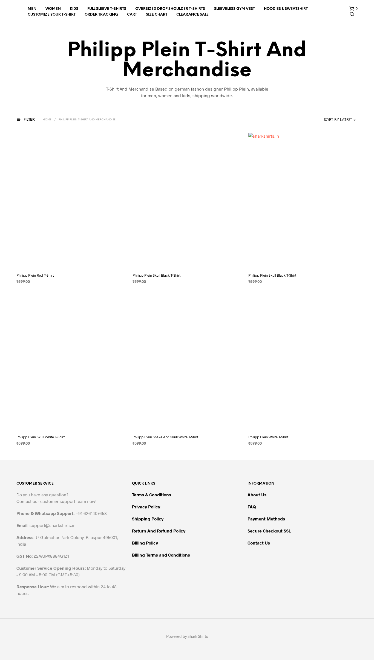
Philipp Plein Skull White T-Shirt (40, 437)
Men (32, 9)
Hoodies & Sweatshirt (286, 9)
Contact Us (259, 542)
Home (47, 119)
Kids (74, 9)
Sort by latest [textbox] (338, 120)
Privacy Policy (146, 506)
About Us (257, 494)
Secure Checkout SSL (269, 530)
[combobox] (330, 120)
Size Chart (156, 14)
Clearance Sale (192, 14)
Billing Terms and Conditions (161, 554)
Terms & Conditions (151, 494)
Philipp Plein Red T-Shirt (35, 275)
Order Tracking (101, 14)
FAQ (252, 506)
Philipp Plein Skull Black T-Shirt (156, 275)
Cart (132, 14)
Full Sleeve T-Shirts (106, 9)
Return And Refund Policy (158, 530)
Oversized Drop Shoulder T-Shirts (170, 9)
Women (53, 9)
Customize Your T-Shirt (52, 14)
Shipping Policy (147, 518)
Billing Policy (145, 542)
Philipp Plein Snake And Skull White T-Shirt (165, 437)
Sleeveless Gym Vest (234, 9)
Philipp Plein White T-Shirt (268, 437)
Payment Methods (266, 518)
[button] (353, 8)
